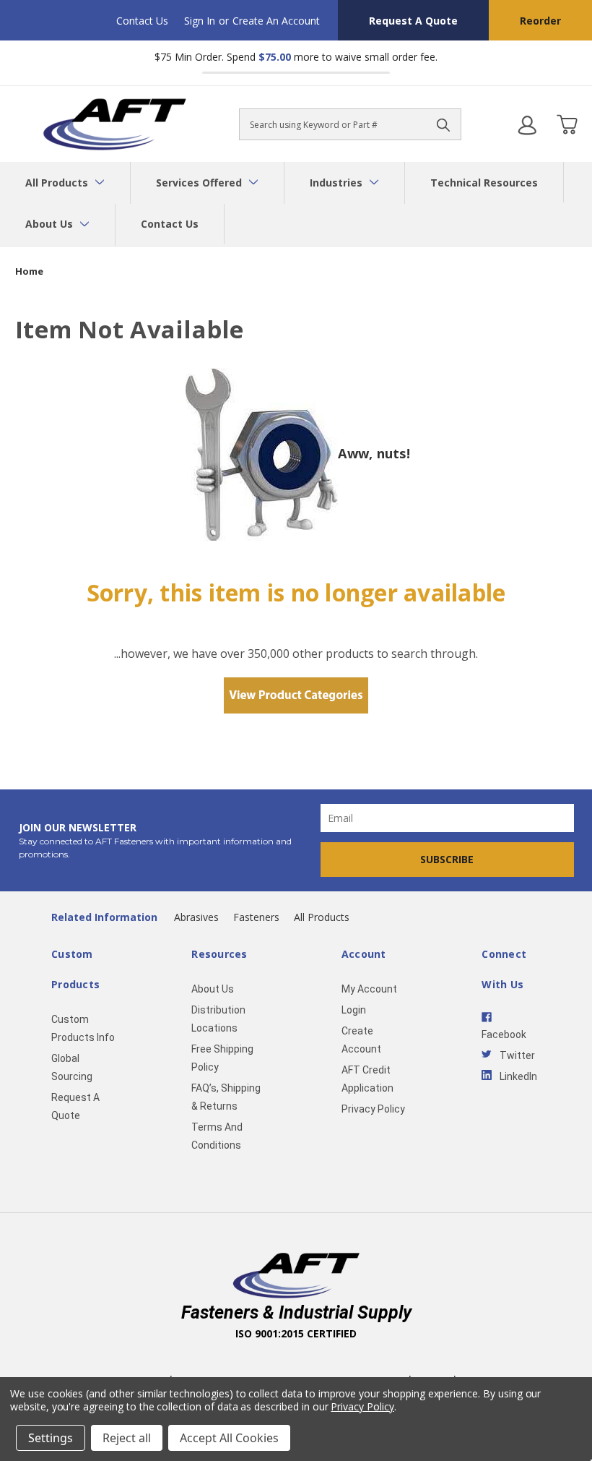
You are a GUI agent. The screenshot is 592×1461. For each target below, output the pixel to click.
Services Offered (200, 182)
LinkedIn (518, 1076)
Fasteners (256, 917)
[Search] (443, 124)
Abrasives (196, 917)
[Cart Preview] (567, 124)
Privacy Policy (373, 1109)
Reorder (540, 20)
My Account (369, 989)
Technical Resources (484, 182)
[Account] (527, 124)
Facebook (504, 1034)
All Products (58, 182)
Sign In (199, 20)
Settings (50, 1438)
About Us (50, 224)
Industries (337, 182)
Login (353, 1010)
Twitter (517, 1055)
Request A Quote (413, 20)
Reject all (127, 1438)
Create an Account (276, 20)
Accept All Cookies (229, 1438)
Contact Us (142, 20)
